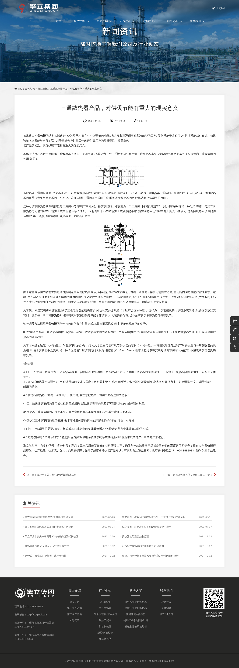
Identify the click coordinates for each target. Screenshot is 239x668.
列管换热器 (105, 626)
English (221, 8)
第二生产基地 (74, 614)
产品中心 (125, 21)
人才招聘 (166, 608)
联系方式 (166, 602)
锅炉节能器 (105, 620)
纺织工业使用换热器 (136, 608)
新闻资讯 (172, 21)
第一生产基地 (74, 608)
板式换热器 (105, 638)
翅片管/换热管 (105, 632)
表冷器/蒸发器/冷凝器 (105, 614)
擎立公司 (74, 602)
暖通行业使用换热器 (136, 602)
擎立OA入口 (166, 614)
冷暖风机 (105, 602)
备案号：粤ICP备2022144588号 (156, 661)
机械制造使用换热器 (136, 626)
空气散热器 (105, 608)
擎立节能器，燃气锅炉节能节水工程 (56, 474)
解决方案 (79, 21)
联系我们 (195, 21)
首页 (58, 21)
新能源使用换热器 (136, 614)
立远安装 (74, 620)
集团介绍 (102, 21)
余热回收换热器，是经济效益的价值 (192, 474)
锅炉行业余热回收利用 (136, 620)
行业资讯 (43, 88)
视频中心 (148, 21)
